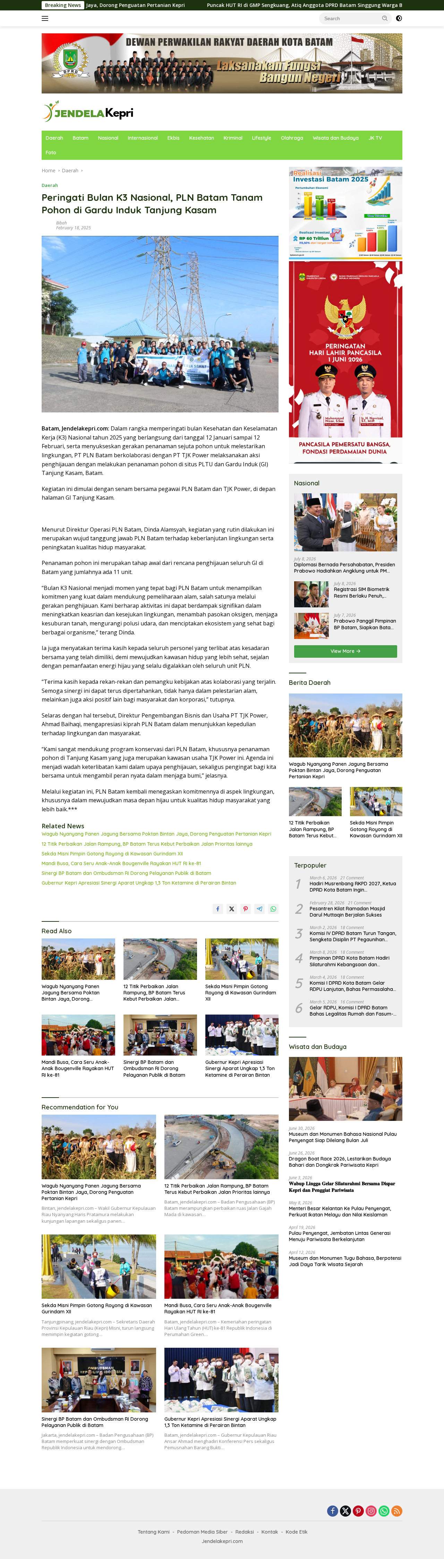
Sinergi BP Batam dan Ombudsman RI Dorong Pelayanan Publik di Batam (126, 873)
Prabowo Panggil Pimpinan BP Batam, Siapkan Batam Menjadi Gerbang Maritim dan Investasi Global (365, 624)
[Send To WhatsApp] (273, 909)
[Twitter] (345, 1511)
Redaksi (245, 1532)
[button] (385, 18)
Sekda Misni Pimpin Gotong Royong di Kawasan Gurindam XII (112, 854)
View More (343, 651)
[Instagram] (371, 1511)
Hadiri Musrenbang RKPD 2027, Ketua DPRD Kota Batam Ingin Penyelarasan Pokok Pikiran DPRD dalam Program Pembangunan (353, 886)
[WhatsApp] (384, 1511)
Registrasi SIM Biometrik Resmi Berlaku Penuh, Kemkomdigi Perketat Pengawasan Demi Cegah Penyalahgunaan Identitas (364, 592)
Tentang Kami (154, 1532)
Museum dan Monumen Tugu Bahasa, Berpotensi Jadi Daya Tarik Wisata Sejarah (345, 1261)
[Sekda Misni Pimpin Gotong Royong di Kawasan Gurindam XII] (242, 959)
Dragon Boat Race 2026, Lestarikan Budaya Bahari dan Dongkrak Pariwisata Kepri (340, 1162)
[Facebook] (332, 1511)
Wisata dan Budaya (336, 138)
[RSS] (396, 1511)
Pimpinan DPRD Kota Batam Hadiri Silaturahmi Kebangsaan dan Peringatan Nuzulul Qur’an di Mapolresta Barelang (350, 961)
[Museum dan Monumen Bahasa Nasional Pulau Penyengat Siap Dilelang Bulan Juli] (345, 1089)
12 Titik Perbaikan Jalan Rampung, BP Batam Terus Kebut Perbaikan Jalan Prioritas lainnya (147, 844)
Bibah (61, 223)
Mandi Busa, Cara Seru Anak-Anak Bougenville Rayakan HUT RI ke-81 (121, 863)
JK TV (375, 138)
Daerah (54, 138)
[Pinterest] (358, 1511)
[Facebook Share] (218, 909)
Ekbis (174, 138)
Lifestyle (261, 138)
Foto (51, 152)
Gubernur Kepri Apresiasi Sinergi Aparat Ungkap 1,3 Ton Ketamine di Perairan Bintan (139, 883)
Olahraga (292, 138)
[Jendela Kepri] (88, 111)
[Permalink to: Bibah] (47, 224)
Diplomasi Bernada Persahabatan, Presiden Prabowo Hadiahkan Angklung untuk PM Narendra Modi (344, 567)
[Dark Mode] (398, 18)
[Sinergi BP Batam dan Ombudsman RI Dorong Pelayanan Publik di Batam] (160, 1035)
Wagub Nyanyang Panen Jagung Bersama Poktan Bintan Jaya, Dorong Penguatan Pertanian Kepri (156, 834)
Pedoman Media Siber (202, 1532)
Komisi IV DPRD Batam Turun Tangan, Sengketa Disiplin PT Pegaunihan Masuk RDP (353, 936)
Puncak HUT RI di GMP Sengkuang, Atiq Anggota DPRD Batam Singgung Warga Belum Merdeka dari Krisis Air (259, 5)
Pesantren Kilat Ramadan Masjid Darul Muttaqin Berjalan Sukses (347, 911)
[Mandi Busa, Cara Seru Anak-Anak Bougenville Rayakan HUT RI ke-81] (78, 1035)
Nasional (108, 138)
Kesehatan (201, 138)
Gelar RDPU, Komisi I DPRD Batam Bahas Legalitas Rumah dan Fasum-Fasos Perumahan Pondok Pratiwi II (351, 1010)
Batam (80, 138)
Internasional (143, 138)
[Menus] (46, 18)
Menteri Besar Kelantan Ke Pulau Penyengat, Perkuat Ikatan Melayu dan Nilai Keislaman (340, 1211)
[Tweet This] (232, 909)
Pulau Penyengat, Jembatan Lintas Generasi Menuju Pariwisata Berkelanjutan (340, 1236)
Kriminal (233, 138)
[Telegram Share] (259, 909)
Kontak (270, 1532)
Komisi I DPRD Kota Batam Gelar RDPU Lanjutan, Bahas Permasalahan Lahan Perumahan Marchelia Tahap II (353, 986)
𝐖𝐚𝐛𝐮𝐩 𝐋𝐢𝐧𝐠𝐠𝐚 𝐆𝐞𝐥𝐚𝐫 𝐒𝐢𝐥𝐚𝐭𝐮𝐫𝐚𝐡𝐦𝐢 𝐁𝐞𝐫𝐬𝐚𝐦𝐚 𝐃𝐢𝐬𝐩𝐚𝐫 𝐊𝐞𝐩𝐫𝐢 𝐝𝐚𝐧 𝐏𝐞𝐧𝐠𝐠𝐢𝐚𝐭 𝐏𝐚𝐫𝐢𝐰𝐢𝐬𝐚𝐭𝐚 (342, 1186)
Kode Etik (297, 1532)
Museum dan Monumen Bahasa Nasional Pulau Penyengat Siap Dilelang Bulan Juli (343, 1137)
